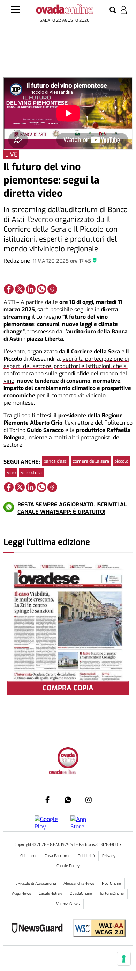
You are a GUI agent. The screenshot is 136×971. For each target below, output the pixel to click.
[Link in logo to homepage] (65, 10)
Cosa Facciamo (57, 855)
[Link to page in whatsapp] (41, 289)
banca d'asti (55, 461)
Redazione (16, 261)
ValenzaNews (68, 903)
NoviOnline (111, 883)
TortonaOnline (111, 893)
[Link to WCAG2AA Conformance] (97, 928)
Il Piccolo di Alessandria (35, 883)
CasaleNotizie (50, 893)
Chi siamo (28, 855)
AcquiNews (21, 893)
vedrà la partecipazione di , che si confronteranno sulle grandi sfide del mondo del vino (66, 369)
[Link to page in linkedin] (31, 289)
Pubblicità (86, 855)
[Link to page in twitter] (20, 289)
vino (11, 472)
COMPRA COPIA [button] (68, 688)
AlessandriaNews (79, 883)
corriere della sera (91, 461)
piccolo (121, 461)
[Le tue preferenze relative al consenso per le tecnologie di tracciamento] (123, 958)
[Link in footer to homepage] (68, 758)
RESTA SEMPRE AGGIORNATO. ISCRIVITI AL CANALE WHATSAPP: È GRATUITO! (72, 508)
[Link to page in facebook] (9, 289)
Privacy (108, 855)
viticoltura (31, 472)
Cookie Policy (68, 866)
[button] (113, 10)
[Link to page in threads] (52, 289)
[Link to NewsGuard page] (39, 929)
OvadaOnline (81, 893)
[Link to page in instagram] (89, 800)
